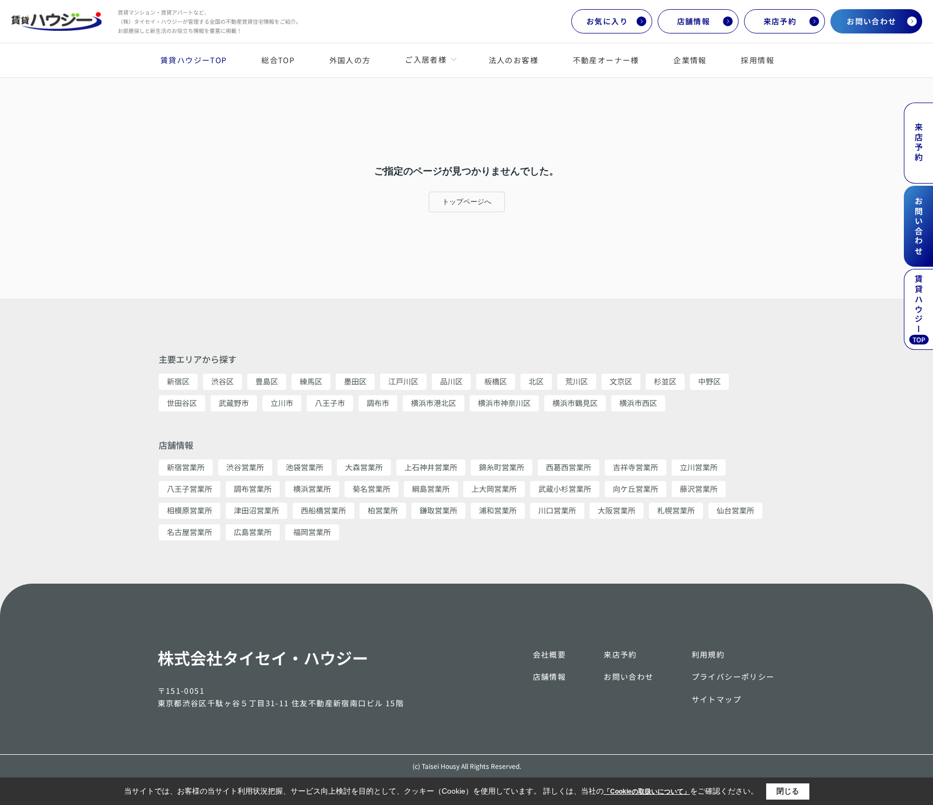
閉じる (787, 791)
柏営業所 (383, 510)
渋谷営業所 (245, 467)
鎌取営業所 (438, 510)
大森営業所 (364, 467)
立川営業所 (699, 467)
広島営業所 (253, 531)
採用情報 (757, 60)
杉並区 (665, 381)
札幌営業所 (676, 510)
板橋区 (495, 381)
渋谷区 (222, 381)
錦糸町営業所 (501, 467)
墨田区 (355, 381)
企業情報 (690, 60)
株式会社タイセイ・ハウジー (263, 657)
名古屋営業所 (189, 531)
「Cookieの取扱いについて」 (647, 791)
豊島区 (266, 381)
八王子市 (330, 402)
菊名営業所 (371, 488)
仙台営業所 (735, 510)
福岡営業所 (312, 531)
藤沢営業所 (699, 488)
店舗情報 (694, 21)
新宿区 (178, 381)
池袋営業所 (304, 467)
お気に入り (607, 21)
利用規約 (708, 654)
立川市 (282, 402)
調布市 (378, 402)
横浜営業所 (312, 488)
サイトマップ (716, 699)
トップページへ (466, 202)
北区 (536, 381)
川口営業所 (557, 510)
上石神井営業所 (430, 467)
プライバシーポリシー (733, 676)
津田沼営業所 (256, 510)
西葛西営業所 (568, 467)
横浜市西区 (638, 402)
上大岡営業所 (494, 488)
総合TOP (278, 60)
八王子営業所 (189, 488)
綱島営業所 (431, 488)
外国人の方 (350, 60)
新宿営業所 (186, 467)
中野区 (709, 381)
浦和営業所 (498, 510)
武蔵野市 (234, 402)
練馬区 (311, 381)
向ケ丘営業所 (635, 488)
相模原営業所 (189, 510)
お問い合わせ (871, 21)
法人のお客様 (513, 60)
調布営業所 (253, 488)
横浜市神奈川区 (504, 402)
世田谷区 (182, 402)
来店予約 (780, 21)
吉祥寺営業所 (635, 467)
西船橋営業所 (323, 510)
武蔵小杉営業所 (564, 488)
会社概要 (549, 654)
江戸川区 (403, 381)
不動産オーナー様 (606, 60)
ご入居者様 (425, 59)
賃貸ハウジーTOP (193, 60)
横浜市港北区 (433, 402)
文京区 (621, 381)
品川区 (451, 381)
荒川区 (576, 381)
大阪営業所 (616, 510)
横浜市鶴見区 (575, 402)
